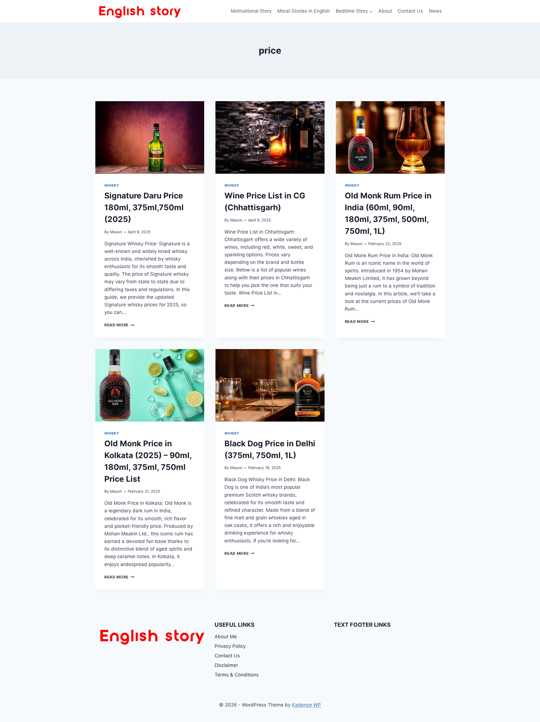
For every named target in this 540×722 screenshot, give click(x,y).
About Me (226, 636)
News (435, 11)
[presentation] (149, 137)
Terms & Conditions (237, 675)
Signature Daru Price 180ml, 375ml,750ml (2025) (144, 207)
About (385, 11)
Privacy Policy (230, 646)
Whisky (111, 185)
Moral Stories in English (303, 11)
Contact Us (410, 11)
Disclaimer (226, 665)
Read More (119, 325)
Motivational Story (251, 11)
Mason (116, 232)
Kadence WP (306, 705)
